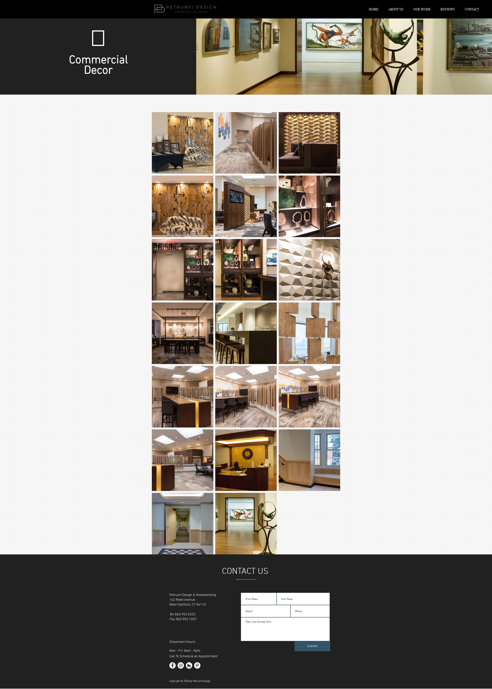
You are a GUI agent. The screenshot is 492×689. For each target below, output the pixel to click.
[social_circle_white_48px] (189, 665)
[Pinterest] (197, 665)
